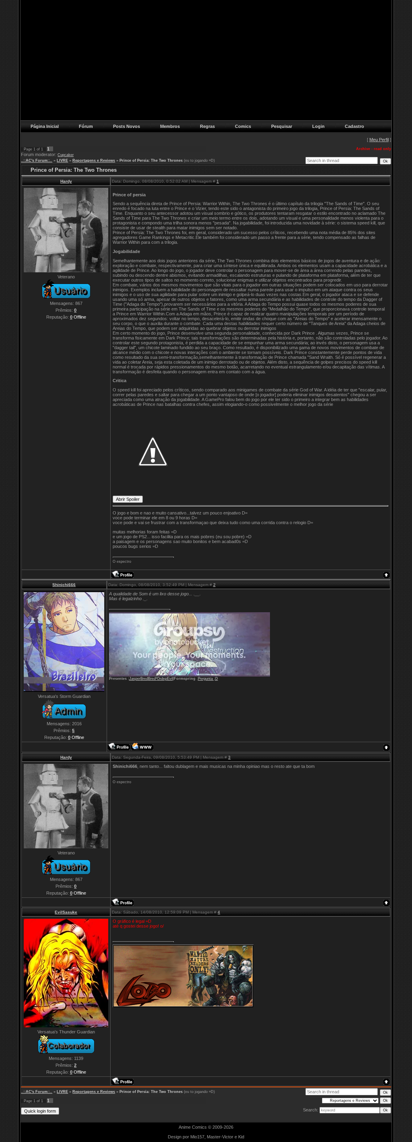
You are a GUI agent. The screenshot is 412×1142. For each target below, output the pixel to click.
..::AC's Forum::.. (36, 160)
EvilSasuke (66, 912)
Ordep (162, 679)
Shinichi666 (64, 584)
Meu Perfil (379, 139)
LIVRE (62, 160)
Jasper (134, 679)
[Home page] (142, 746)
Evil (170, 679)
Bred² (152, 679)
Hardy (66, 181)
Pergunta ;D (208, 679)
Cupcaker (66, 155)
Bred (144, 679)
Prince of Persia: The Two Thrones (151, 160)
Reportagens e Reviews (93, 160)
